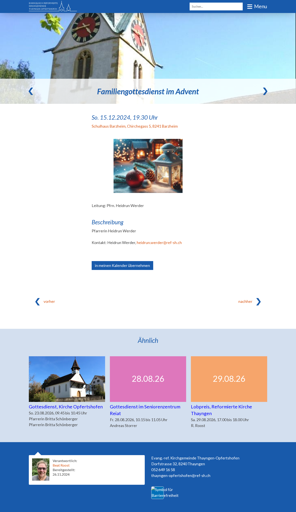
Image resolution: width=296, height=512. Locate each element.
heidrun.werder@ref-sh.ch (159, 242)
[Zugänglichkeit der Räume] (165, 495)
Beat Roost (61, 465)
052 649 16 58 (163, 469)
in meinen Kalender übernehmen (122, 265)
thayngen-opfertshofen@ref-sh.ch (180, 475)
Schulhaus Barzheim (135, 126)
